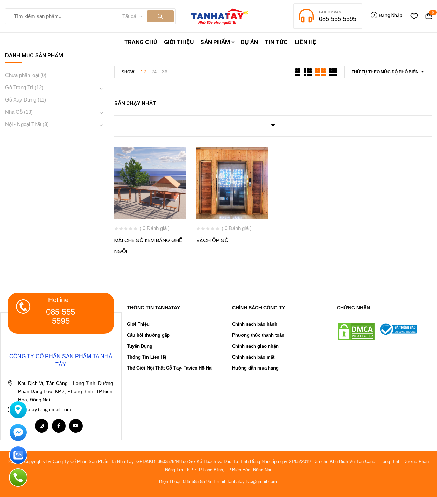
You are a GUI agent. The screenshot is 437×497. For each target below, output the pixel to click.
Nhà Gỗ (14, 112)
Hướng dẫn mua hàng (255, 368)
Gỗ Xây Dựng (20, 100)
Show (128, 72)
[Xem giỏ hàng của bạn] (429, 16)
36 (164, 72)
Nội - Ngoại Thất (23, 124)
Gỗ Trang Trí (19, 87)
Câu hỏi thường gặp (148, 335)
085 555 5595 (337, 18)
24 (154, 72)
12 (143, 72)
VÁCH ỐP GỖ (212, 240)
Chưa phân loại (22, 75)
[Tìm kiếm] (160, 16)
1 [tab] (273, 124)
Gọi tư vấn (330, 12)
